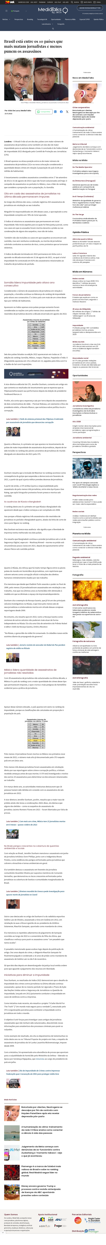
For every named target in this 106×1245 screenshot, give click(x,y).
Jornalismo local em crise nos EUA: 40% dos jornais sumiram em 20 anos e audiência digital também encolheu (87, 347)
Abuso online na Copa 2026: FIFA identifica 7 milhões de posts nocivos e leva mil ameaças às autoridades (86, 284)
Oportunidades (56, 19)
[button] (53, 28)
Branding (30, 19)
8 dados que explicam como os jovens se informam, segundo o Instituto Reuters (85, 299)
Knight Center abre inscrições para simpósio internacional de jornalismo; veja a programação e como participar (87, 429)
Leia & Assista (46, 24)
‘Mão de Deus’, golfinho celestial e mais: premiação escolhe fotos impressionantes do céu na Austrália (86, 685)
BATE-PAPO (88, 2)
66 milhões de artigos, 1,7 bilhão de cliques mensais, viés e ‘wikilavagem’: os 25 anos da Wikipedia (86, 314)
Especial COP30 (85, 19)
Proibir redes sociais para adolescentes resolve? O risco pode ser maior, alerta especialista (87, 502)
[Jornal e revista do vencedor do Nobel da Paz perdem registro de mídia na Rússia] (12, 661)
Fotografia (60, 24)
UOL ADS (66, 2)
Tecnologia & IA (42, 19)
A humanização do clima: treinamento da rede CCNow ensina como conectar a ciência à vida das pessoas (42, 1130)
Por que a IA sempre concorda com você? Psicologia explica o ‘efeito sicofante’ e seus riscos (86, 485)
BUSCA (76, 2)
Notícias (5, 19)
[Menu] (6, 10)
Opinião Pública (99, 19)
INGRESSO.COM (23, 2)
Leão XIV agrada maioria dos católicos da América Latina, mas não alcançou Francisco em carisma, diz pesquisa (86, 259)
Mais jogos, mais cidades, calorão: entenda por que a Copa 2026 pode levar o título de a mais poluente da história (87, 563)
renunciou (40, 1059)
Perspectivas (18, 19)
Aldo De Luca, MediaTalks (19, 110)
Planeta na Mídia (70, 19)
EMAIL (99, 2)
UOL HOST (34, 2)
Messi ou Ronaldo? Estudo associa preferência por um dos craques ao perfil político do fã (87, 243)
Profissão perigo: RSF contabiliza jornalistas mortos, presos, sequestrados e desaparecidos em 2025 (87, 331)
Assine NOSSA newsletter (90, 8)
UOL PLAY (58, 2)
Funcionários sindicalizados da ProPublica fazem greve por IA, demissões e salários (85, 220)
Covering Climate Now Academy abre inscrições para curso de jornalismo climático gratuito (86, 444)
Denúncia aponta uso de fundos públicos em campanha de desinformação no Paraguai (85, 187)
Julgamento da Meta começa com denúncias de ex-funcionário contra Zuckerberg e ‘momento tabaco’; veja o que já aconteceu (87, 150)
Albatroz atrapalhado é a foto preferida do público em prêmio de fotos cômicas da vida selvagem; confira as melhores (87, 649)
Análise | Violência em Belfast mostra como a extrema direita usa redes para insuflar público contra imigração (87, 519)
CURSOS (50, 2)
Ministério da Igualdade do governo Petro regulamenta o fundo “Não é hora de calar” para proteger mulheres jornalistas (87, 203)
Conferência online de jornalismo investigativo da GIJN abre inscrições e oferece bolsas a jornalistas (86, 412)
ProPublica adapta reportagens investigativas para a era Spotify (86, 172)
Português (16, 11)
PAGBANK (42, 2)
